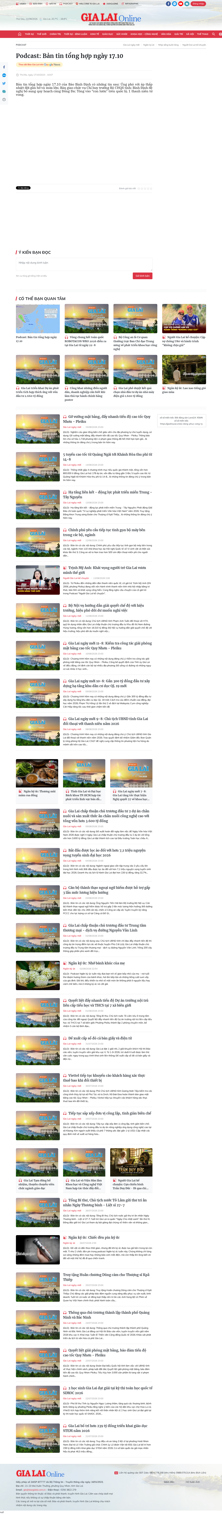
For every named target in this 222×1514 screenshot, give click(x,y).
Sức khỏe (121, 34)
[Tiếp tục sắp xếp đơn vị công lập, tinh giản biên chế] (38, 1125)
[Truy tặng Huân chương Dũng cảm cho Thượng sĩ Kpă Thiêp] (38, 1287)
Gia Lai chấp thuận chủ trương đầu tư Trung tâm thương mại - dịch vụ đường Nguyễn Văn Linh (104, 927)
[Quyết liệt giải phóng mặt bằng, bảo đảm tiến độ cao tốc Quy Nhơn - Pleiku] (38, 1362)
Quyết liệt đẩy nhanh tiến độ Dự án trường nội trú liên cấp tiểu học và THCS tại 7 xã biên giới (105, 1002)
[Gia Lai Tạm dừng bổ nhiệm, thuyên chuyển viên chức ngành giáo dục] (37, 1162)
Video (23, 3)
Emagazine (112, 3)
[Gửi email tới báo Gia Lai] (186, 3)
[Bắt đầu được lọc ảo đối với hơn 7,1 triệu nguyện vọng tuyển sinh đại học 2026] (38, 862)
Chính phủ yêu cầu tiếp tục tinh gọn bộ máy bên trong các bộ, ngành (104, 532)
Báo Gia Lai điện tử (111, 19)
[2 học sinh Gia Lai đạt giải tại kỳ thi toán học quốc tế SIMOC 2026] (38, 1400)
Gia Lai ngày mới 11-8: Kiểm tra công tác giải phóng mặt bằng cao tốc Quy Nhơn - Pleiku (107, 645)
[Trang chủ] (19, 34)
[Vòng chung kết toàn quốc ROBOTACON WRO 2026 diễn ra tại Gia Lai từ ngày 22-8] (87, 318)
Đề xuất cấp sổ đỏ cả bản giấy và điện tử (100, 1038)
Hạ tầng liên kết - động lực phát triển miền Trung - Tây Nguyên (107, 494)
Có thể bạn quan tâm (42, 298)
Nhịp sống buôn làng (168, 44)
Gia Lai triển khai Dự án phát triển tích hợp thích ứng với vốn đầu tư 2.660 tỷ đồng (37, 392)
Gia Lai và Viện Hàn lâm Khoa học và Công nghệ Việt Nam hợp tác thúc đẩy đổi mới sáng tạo (84, 1184)
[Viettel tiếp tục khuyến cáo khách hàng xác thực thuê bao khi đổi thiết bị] (38, 1087)
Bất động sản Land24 (185, 417)
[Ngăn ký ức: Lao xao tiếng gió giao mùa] (184, 369)
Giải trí (178, 34)
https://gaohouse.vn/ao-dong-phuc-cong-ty (181, 423)
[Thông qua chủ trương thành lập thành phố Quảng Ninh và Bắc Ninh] (38, 1324)
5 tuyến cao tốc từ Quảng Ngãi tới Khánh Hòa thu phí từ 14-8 (107, 456)
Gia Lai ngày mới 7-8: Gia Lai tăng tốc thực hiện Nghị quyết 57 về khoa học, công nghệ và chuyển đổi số (131, 795)
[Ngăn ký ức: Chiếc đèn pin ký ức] (38, 1249)
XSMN (200, 417)
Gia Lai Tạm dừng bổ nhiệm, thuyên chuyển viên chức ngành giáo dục (36, 1184)
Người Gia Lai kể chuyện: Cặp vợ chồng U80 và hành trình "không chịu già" (183, 341)
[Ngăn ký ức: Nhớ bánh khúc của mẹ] (38, 975)
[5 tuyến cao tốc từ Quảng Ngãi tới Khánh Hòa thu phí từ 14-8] (38, 466)
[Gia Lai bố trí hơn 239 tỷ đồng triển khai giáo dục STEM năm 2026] (38, 1438)
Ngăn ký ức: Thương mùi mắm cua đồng (37, 793)
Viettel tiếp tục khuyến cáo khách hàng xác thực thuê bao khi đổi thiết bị (104, 1077)
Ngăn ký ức (148, 44)
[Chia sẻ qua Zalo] (4, 75)
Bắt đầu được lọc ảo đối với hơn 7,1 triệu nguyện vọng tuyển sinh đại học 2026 (104, 852)
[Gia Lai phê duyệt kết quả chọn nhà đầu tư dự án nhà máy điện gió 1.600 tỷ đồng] (135, 369)
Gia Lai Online (40, 1473)
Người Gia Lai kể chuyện (194, 44)
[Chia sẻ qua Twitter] (4, 83)
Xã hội (190, 34)
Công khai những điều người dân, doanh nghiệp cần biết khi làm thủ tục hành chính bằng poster (86, 394)
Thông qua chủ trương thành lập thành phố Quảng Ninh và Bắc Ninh (106, 1315)
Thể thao (202, 34)
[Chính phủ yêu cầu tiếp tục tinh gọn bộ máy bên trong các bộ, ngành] (38, 542)
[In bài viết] (4, 100)
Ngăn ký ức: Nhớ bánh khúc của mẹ (96, 963)
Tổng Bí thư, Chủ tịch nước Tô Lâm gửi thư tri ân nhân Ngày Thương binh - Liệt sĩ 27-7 (105, 1202)
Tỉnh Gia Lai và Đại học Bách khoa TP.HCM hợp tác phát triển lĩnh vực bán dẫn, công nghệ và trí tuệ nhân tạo (84, 795)
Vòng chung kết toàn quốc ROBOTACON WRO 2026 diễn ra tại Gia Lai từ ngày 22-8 (85, 341)
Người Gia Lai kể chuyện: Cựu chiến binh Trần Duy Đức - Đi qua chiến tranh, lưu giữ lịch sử (131, 1184)
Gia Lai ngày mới (131, 44)
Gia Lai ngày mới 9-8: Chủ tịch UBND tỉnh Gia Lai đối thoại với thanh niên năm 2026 (105, 721)
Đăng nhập (198, 3)
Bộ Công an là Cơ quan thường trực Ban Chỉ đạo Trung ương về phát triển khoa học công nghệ (135, 343)
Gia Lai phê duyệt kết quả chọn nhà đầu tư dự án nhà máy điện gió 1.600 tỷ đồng (133, 392)
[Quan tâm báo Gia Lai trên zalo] (174, 3)
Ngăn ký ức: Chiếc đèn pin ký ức (94, 1237)
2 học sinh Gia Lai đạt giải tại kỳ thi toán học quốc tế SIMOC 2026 (107, 1390)
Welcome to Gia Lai (89, 3)
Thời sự (29, 34)
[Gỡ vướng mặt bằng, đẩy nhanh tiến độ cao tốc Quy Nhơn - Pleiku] (38, 429)
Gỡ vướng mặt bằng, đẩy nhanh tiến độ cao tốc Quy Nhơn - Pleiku (106, 419)
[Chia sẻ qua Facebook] (4, 67)
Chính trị (55, 34)
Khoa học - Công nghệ (144, 34)
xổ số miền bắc (167, 417)
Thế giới (41, 34)
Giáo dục (107, 34)
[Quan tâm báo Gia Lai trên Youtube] (180, 3)
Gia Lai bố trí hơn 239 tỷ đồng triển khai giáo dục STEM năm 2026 (105, 1428)
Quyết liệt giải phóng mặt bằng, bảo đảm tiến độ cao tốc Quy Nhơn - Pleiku (104, 1352)
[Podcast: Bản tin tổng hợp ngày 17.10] (38, 318)
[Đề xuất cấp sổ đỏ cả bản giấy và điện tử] (38, 1050)
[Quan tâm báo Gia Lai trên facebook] (168, 3)
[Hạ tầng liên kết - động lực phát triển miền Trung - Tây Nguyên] (38, 504)
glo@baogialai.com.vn (34, 1489)
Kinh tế (94, 34)
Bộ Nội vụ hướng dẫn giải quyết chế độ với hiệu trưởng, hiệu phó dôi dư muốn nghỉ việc (103, 607)
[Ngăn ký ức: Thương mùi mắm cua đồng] (37, 773)
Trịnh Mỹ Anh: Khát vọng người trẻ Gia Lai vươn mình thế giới (104, 570)
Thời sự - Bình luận (75, 34)
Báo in (52, 3)
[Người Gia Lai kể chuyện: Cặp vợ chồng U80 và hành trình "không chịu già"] (184, 318)
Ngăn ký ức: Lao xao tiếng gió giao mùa (184, 390)
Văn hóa (166, 34)
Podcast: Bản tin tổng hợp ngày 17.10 (36, 339)
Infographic (131, 3)
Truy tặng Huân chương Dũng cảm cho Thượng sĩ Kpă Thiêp (106, 1277)
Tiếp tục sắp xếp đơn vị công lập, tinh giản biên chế (109, 1113)
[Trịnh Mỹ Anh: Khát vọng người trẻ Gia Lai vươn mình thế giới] (38, 580)
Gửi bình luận (143, 275)
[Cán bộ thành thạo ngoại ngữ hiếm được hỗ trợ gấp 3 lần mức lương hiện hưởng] (38, 900)
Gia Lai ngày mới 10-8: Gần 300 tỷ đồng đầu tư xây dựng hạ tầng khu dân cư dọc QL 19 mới (106, 683)
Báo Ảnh (37, 3)
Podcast (68, 3)
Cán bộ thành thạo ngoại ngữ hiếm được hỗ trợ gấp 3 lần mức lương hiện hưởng (106, 890)
